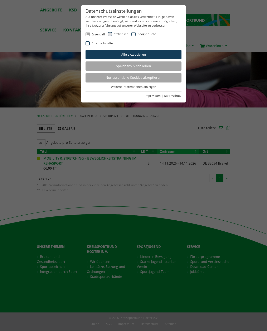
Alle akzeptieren (133, 54)
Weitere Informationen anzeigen (133, 87)
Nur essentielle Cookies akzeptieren (133, 77)
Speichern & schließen (133, 66)
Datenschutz (172, 96)
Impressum (153, 96)
